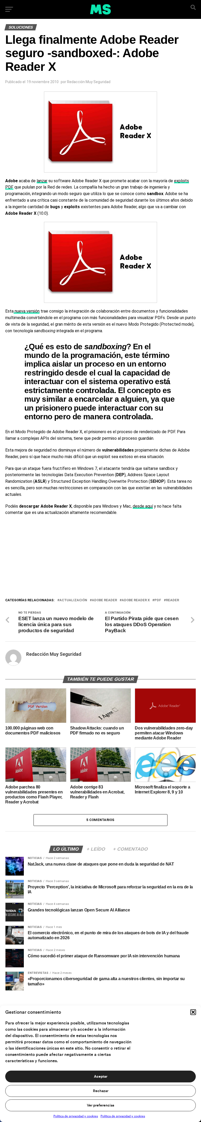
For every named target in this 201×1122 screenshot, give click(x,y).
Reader (172, 600)
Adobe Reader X (136, 600)
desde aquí (143, 506)
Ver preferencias (100, 1105)
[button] (193, 1012)
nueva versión (27, 311)
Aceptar (100, 1076)
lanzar (42, 180)
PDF (157, 600)
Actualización (73, 600)
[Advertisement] (100, 558)
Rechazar (100, 1091)
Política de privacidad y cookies (75, 1116)
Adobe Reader (104, 600)
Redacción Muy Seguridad (88, 82)
